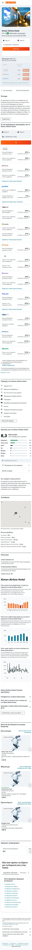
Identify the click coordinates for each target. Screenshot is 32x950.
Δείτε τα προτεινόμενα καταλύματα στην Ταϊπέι (24, 803)
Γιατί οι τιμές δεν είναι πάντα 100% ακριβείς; (13, 935)
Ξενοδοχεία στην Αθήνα (11, 891)
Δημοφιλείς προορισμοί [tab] (10, 872)
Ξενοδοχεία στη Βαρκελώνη (12, 888)
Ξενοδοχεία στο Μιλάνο (11, 907)
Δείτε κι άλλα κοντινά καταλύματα (25, 731)
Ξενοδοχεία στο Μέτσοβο (11, 904)
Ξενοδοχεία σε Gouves (11, 900)
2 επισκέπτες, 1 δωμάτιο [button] (11, 44)
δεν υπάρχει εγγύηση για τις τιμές (10, 924)
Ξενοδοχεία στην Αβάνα (11, 886)
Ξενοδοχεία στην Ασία (23, 943)
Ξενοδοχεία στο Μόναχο (11, 893)
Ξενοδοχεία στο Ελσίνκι (11, 895)
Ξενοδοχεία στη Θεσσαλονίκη (13, 902)
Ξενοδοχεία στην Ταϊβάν (8, 944)
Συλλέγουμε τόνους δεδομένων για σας (14, 932)
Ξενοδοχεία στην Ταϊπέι (21, 944)
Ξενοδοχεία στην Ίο (10, 884)
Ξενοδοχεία (13, 943)
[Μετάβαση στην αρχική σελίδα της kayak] (11, 2)
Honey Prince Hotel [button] (6, 789)
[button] (3, 2)
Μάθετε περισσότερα (8, 365)
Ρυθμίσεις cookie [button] (5, 372)
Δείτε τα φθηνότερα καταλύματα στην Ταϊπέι (24, 767)
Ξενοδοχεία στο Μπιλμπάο (12, 898)
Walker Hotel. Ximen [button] (6, 751)
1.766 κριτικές (21, 33)
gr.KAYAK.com (5, 943)
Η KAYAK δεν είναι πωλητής (10, 929)
